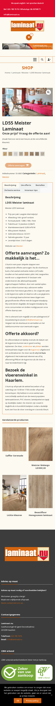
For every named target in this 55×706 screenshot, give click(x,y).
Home (7, 72)
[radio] (5, 154)
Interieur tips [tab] (31, 190)
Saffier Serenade (14, 455)
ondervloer (27, 346)
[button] (48, 92)
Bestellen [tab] (40, 185)
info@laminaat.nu (33, 320)
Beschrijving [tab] (10, 185)
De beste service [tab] (12, 190)
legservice (35, 349)
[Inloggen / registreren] (49, 60)
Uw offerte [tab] (26, 185)
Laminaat (16, 72)
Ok (18, 700)
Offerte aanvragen (16, 165)
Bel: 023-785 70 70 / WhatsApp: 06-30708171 (22, 9)
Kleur (5, 148)
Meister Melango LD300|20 (41, 466)
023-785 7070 (16, 636)
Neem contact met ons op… (12, 603)
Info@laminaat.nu (12, 14)
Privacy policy (32, 700)
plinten (38, 346)
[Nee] (51, 695)
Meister (25, 72)
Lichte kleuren (14, 515)
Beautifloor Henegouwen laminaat (40, 514)
